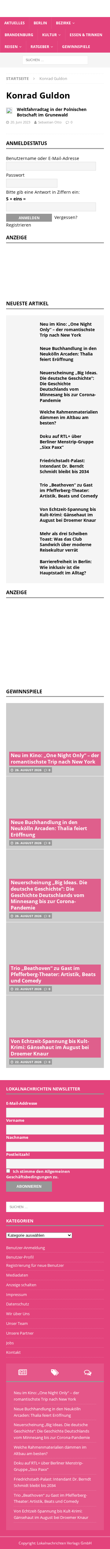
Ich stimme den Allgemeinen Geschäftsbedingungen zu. (38, 1174)
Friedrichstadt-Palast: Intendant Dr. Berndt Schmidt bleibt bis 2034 (64, 466)
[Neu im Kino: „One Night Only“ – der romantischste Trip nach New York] (24, 330)
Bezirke (63, 23)
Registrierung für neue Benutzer (35, 1265)
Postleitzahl (18, 1154)
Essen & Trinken (86, 34)
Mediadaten (17, 1275)
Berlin (40, 23)
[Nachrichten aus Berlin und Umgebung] (55, 13)
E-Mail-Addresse (21, 1103)
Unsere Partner (20, 1333)
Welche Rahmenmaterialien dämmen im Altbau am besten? (69, 417)
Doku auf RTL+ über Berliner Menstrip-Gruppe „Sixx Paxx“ (67, 441)
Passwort (15, 175)
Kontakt (13, 1352)
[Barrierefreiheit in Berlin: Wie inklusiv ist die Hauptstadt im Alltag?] (24, 568)
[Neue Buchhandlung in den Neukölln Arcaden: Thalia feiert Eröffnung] (24, 355)
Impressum (16, 1294)
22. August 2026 (28, 989)
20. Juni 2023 (20, 122)
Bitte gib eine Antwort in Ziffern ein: (43, 192)
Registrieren (18, 225)
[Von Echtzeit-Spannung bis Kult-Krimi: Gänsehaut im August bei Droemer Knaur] (24, 516)
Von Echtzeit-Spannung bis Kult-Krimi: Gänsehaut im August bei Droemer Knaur (68, 514)
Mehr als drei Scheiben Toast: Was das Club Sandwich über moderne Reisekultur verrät (65, 542)
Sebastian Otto (50, 122)
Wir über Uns (18, 1313)
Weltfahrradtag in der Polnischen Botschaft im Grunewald (51, 112)
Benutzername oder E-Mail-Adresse (42, 158)
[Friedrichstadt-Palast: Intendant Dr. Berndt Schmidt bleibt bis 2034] (24, 467)
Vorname (15, 1120)
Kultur (49, 34)
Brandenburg (19, 34)
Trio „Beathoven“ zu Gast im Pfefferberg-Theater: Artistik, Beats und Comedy (69, 490)
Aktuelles (14, 23)
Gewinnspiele (76, 46)
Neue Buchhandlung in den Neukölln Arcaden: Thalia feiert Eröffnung (68, 353)
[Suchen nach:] (55, 59)
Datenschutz (17, 1304)
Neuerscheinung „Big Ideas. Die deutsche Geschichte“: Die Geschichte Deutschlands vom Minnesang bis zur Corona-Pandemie (68, 386)
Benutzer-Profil (20, 1257)
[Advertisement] (52, 642)
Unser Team (17, 1323)
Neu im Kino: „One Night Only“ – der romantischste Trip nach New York (67, 329)
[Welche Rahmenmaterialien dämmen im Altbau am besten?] (24, 418)
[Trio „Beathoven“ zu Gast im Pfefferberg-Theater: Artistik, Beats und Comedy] (24, 491)
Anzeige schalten (21, 1284)
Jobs (10, 1343)
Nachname (17, 1137)
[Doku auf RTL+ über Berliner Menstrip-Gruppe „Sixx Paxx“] (24, 443)
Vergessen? (65, 217)
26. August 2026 (28, 770)
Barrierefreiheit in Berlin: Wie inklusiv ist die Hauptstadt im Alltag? (66, 567)
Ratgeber (40, 46)
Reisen (11, 46)
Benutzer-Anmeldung (25, 1247)
